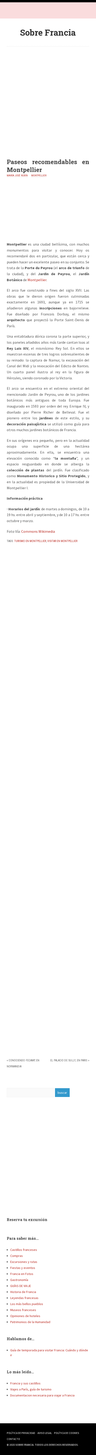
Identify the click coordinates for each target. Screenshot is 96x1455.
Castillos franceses (23, 1250)
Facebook (11, 11)
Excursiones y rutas (23, 1262)
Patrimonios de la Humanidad (30, 1322)
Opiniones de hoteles (25, 1316)
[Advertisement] (48, 98)
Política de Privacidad (21, 1433)
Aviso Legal (45, 1433)
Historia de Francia (23, 1292)
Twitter (20, 11)
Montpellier (38, 175)
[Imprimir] (8, 551)
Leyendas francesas (24, 1298)
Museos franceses (23, 1310)
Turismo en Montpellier (30, 541)
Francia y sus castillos (25, 1383)
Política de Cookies (66, 1433)
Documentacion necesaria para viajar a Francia (42, 1395)
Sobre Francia (48, 32)
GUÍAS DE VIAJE (20, 1286)
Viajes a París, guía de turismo (30, 1389)
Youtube (30, 11)
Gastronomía (19, 1280)
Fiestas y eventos (22, 1268)
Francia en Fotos (21, 1274)
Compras (16, 1256)
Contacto (13, 1439)
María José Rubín (17, 175)
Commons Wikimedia (38, 531)
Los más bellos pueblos (26, 1304)
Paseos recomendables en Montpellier (48, 166)
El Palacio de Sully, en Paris (68, 1060)
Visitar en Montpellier (62, 541)
